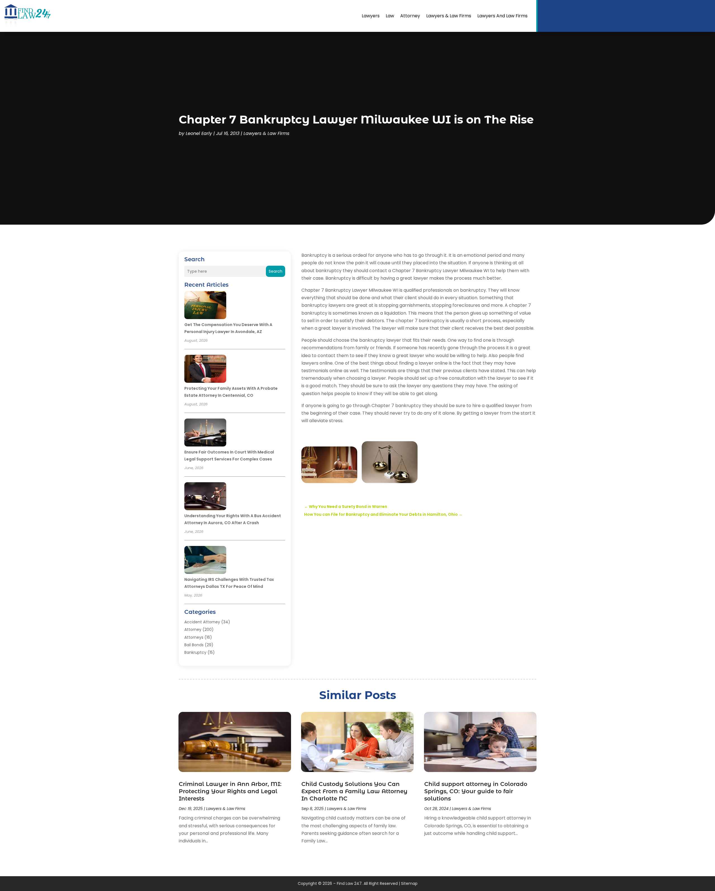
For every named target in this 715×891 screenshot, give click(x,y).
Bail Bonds (194, 645)
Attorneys (193, 637)
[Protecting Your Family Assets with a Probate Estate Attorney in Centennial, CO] (205, 369)
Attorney (410, 16)
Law (390, 16)
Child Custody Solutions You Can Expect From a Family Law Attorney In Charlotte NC (354, 791)
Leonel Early (199, 133)
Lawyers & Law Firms (448, 16)
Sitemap (409, 883)
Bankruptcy (195, 652)
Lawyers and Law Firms (502, 16)
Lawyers (371, 16)
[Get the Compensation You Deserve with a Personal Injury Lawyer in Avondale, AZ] (205, 306)
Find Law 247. (350, 883)
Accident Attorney (202, 622)
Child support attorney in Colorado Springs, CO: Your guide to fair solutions (475, 791)
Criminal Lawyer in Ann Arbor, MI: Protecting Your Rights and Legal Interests (230, 791)
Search (275, 271)
